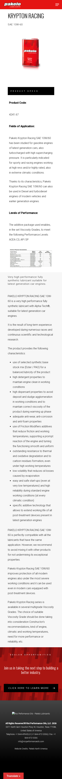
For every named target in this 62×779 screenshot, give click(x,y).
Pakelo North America (38, 749)
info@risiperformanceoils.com (31, 741)
